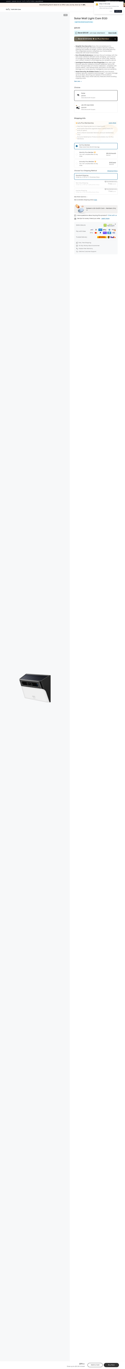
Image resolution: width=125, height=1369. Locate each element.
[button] (78, 81)
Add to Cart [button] (95, 1365)
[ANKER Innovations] (112, 1)
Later (110, 11)
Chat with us (112, 215)
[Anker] (8, 1)
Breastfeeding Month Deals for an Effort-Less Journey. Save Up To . (62, 4)
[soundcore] (39, 1)
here (95, 199)
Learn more (105, 218)
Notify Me (118, 11)
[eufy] (24, 1)
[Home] (13, 9)
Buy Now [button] (111, 1365)
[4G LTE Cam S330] (96, 107)
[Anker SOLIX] (16, 1)
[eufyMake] (30, 1)
